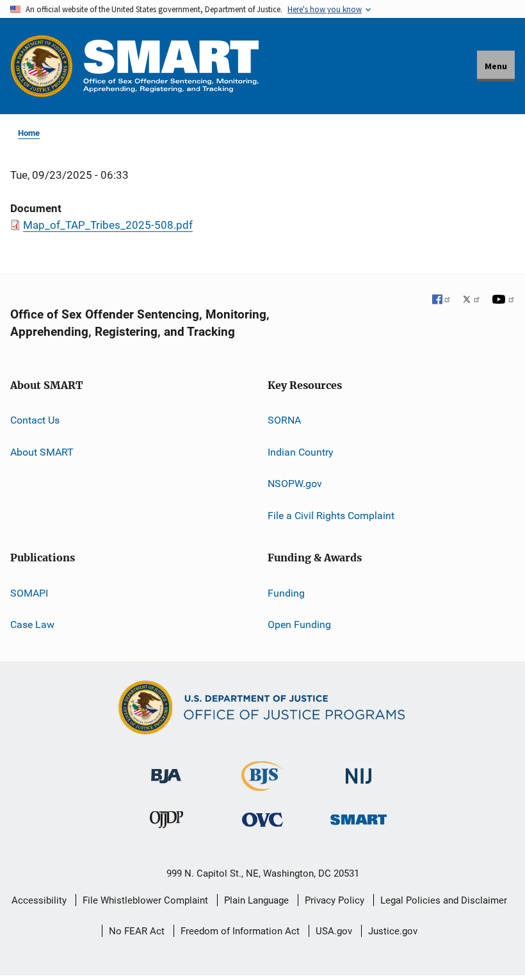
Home (29, 133)
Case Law (32, 624)
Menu (496, 66)
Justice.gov (392, 931)
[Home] (171, 66)
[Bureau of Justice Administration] (166, 770)
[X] (471, 300)
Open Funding (299, 624)
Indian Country (301, 452)
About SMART (42, 452)
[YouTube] (503, 300)
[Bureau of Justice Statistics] (262, 785)
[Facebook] (441, 300)
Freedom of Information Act (240, 931)
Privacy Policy (334, 900)
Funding (286, 593)
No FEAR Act (137, 931)
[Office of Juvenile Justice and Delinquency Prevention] (166, 822)
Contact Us (35, 420)
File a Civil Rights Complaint (331, 515)
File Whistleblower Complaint (145, 900)
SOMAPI (29, 593)
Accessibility (39, 900)
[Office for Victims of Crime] (262, 819)
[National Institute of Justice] (358, 771)
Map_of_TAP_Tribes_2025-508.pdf (108, 225)
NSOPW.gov (295, 483)
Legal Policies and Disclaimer (443, 900)
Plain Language (256, 900)
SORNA (284, 420)
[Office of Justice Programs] (41, 66)
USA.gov (334, 931)
